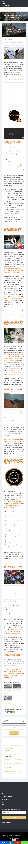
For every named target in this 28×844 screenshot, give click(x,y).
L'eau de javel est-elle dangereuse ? (13, 759)
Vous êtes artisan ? (8, 796)
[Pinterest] (10, 712)
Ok (14, 840)
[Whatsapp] (13, 712)
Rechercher (14, 732)
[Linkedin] (8, 712)
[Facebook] (5, 712)
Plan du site (6, 799)
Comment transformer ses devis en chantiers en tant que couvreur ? (8, 703)
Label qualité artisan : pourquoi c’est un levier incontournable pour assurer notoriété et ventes (13, 747)
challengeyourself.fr (7, 822)
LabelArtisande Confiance (6, 3)
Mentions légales (7, 802)
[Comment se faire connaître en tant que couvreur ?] (8, 686)
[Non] (26, 838)
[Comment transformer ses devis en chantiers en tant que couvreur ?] (8, 697)
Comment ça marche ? (9, 794)
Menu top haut (7, 9)
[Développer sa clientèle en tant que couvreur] (17, 686)
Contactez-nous (7, 804)
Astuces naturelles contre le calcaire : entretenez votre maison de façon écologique (13, 771)
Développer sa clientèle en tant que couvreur (17, 691)
